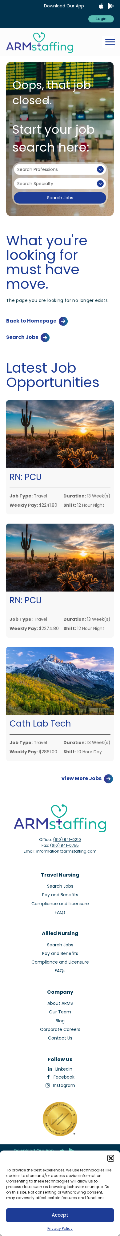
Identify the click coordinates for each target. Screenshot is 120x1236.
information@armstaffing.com (66, 851)
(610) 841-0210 (67, 839)
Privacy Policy (60, 1228)
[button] (111, 1158)
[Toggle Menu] (110, 42)
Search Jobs (60, 198)
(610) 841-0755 (64, 845)
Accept (60, 1215)
